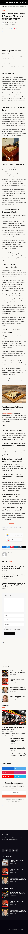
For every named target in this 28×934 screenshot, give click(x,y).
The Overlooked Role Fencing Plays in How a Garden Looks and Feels (13, 567)
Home (3, 6)
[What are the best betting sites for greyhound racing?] (5, 673)
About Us (10, 924)
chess (15, 527)
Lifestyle (5, 529)
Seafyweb (21, 929)
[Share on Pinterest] (14, 28)
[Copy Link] (17, 28)
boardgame (9, 527)
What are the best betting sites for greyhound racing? (13, 728)
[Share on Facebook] (8, 28)
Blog (3, 10)
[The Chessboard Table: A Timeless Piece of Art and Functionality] (14, 39)
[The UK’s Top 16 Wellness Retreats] (5, 862)
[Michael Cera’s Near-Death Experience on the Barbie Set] (5, 690)
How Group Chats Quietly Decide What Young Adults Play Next (17, 740)
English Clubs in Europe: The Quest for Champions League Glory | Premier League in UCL (13, 584)
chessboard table (7, 413)
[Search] (26, 2)
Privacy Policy (11, 801)
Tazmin (7, 22)
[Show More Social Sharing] (20, 28)
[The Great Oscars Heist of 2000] (5, 681)
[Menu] (2, 2)
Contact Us (14, 926)
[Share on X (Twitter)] (11, 28)
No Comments (6, 24)
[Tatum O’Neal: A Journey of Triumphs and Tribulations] (5, 698)
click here (11, 522)
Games (20, 527)
